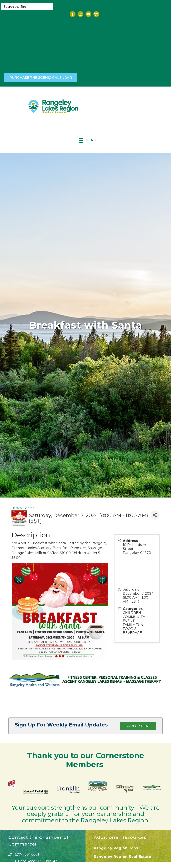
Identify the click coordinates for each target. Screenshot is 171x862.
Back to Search (22, 508)
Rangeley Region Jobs (116, 848)
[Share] (155, 515)
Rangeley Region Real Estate (122, 857)
